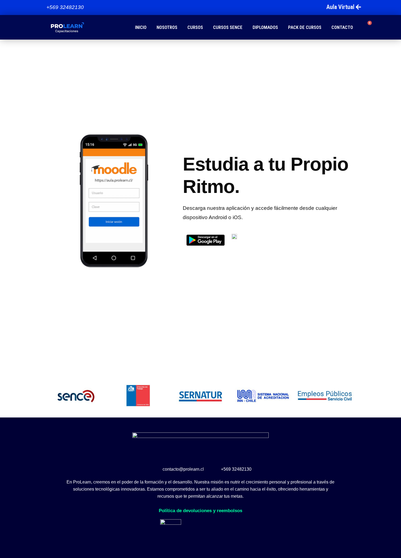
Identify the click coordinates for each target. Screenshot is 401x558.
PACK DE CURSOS (304, 27)
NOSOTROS (167, 27)
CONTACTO (342, 27)
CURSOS (195, 27)
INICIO (140, 27)
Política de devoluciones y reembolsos (200, 510)
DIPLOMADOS (265, 27)
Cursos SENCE (228, 27)
